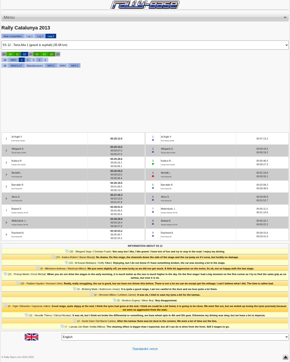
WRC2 (51, 65)
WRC (14, 60)
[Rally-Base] (145, 4)
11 (17, 54)
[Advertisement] (137, 100)
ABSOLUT (16, 65)
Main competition (13, 36)
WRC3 (74, 65)
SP (4, 54)
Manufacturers (35, 65)
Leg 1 (30, 36)
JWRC (62, 65)
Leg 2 (40, 36)
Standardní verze (145, 349)
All (5, 60)
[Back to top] (286, 358)
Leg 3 (51, 36)
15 (51, 54)
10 (10, 54)
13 (37, 54)
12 (24, 54)
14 (44, 54)
